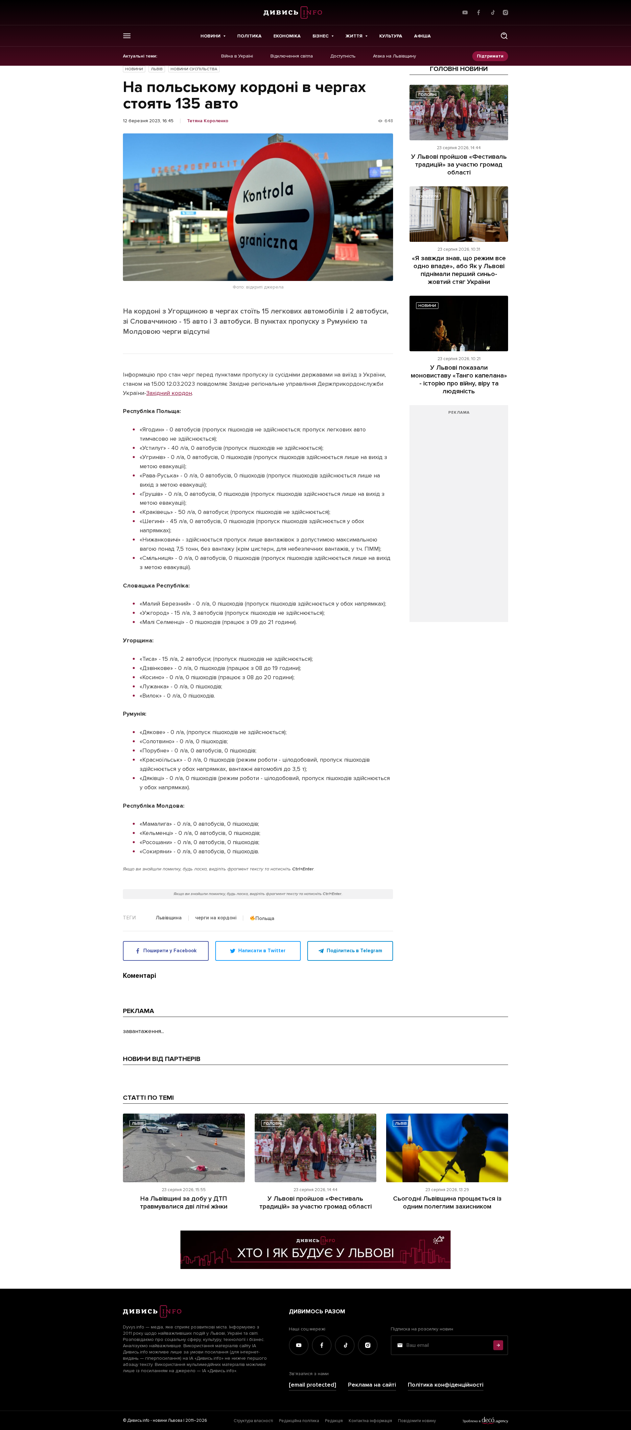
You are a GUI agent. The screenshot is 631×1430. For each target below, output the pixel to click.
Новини (210, 36)
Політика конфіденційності (445, 1384)
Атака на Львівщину (394, 56)
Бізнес (321, 36)
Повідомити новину (417, 1420)
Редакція (334, 1420)
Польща (264, 918)
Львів (157, 69)
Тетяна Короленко (207, 121)
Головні (427, 94)
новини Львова (167, 1420)
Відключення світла (291, 56)
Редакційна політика (299, 1420)
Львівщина (169, 918)
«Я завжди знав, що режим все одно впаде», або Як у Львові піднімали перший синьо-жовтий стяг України (459, 270)
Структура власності (253, 1420)
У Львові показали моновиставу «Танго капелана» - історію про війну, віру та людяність (459, 379)
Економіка (287, 36)
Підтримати (490, 56)
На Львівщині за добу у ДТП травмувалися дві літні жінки (183, 1203)
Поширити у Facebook (170, 951)
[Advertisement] (458, 516)
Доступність (343, 56)
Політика (249, 36)
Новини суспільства (194, 69)
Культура (390, 36)
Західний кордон (169, 393)
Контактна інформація (370, 1420)
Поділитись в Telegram (354, 951)
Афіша (422, 36)
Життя (353, 36)
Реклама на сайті (372, 1384)
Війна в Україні (237, 56)
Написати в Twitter (262, 951)
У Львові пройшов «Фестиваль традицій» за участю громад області (459, 164)
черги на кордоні (215, 918)
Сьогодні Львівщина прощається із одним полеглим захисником (447, 1203)
